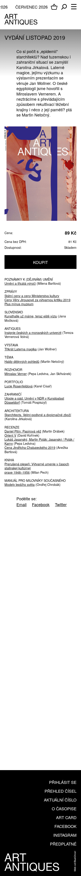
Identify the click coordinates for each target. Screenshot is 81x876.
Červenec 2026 (31, 7)
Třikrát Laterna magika (20, 349)
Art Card (66, 817)
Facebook (65, 826)
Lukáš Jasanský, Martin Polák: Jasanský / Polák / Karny (39, 441)
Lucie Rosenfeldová (18, 386)
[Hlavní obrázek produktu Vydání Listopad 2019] (40, 173)
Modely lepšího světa (19, 484)
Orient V (10, 435)
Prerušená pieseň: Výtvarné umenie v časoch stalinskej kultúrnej (36, 466)
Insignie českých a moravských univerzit (32, 332)
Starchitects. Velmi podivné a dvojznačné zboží (37, 414)
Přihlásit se (62, 782)
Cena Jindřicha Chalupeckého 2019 (29, 447)
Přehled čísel (60, 791)
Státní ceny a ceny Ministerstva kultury (31, 296)
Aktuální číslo (60, 800)
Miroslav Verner (15, 373)
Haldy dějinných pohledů (21, 361)
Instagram (64, 835)
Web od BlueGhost (74, 861)
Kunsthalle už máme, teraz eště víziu (30, 316)
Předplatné (63, 844)
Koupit (40, 262)
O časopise (64, 808)
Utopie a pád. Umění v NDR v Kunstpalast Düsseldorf (34, 400)
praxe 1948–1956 (17, 472)
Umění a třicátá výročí (20, 283)
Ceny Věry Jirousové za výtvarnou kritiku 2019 (37, 300)
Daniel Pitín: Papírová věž (22, 431)
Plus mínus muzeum (19, 304)
